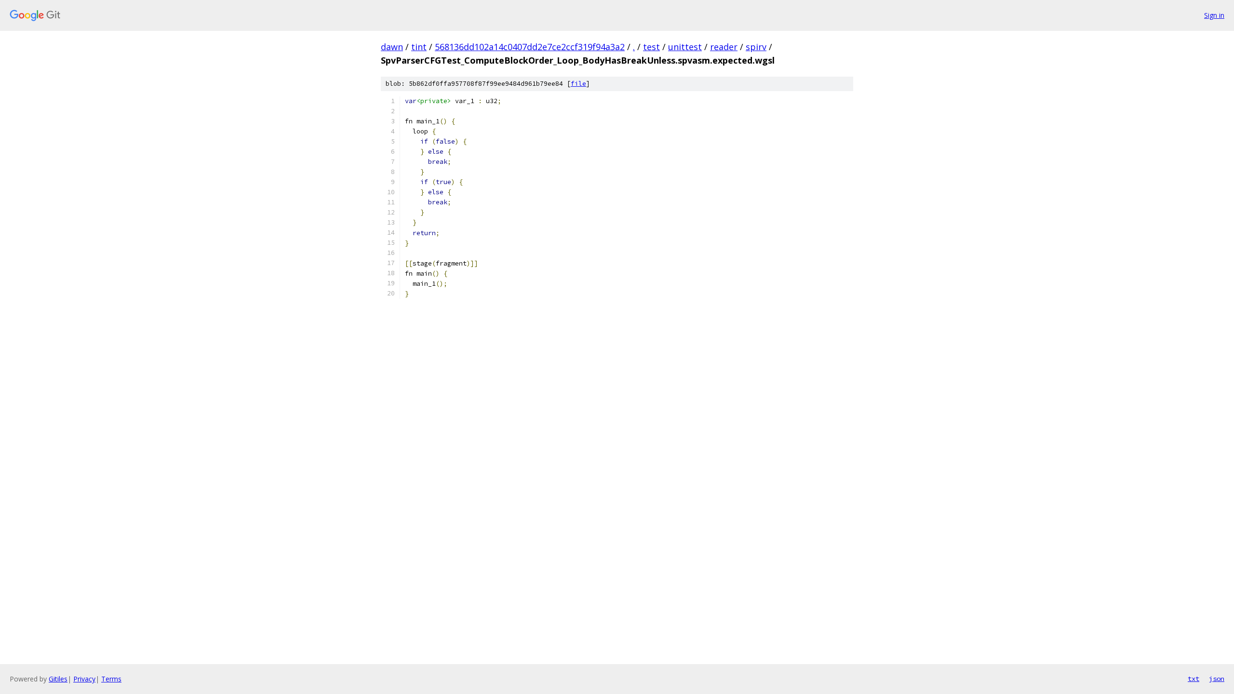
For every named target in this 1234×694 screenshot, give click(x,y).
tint (419, 47)
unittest (685, 47)
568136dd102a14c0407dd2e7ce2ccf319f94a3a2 (530, 47)
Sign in (1214, 15)
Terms (111, 678)
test (651, 47)
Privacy (84, 678)
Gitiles (58, 678)
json (1216, 678)
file (578, 84)
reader (724, 47)
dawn (392, 47)
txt (1193, 678)
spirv (756, 47)
